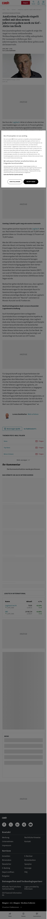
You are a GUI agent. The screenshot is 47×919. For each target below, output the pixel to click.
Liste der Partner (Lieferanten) (13, 174)
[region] (23, 159)
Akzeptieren (31, 181)
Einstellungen (15, 181)
